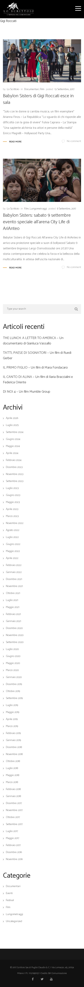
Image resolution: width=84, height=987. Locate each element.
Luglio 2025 (12, 425)
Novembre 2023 (14, 474)
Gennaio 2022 (14, 572)
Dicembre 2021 (14, 579)
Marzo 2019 (12, 726)
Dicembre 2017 (14, 803)
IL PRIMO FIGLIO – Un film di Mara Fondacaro (35, 367)
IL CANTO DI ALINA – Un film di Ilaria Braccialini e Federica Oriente (38, 379)
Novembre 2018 (14, 754)
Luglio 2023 (12, 488)
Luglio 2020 (12, 649)
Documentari (31, 89)
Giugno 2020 (13, 656)
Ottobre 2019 (13, 691)
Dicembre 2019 (14, 684)
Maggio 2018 (12, 775)
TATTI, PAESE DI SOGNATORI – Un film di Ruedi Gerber (37, 355)
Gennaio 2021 (13, 621)
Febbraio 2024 (13, 460)
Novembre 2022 (14, 523)
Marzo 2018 (12, 782)
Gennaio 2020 (14, 677)
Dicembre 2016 (14, 852)
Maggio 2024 (13, 446)
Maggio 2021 (12, 607)
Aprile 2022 (12, 558)
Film (42, 89)
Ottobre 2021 (13, 593)
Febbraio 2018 (13, 789)
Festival (10, 900)
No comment (74, 141)
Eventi (9, 893)
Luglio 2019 (12, 705)
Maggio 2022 (13, 551)
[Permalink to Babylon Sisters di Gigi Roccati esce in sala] (42, 60)
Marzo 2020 (12, 670)
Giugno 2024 (13, 439)
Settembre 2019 (14, 698)
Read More (15, 142)
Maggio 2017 (12, 838)
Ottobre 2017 (13, 817)
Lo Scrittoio (13, 89)
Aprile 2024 (12, 453)
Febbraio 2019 (13, 733)
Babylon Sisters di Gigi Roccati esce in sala (38, 99)
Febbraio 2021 (13, 614)
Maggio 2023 (13, 502)
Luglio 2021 (12, 600)
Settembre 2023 (14, 481)
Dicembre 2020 (14, 628)
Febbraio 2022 (13, 565)
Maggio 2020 (13, 663)
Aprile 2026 (12, 418)
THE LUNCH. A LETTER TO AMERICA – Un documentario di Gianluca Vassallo (33, 340)
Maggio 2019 (12, 712)
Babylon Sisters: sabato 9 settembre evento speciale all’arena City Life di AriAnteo (37, 222)
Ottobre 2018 (13, 761)
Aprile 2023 (12, 509)
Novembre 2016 (14, 859)
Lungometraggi (38, 209)
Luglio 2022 (12, 537)
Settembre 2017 (14, 824)
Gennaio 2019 (13, 740)
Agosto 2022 (12, 530)
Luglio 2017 (12, 831)
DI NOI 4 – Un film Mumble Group (26, 392)
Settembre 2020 (14, 642)
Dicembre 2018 (14, 747)
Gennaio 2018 (13, 796)
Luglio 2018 (12, 768)
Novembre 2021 (14, 586)
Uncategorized (14, 921)
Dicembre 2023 (14, 467)
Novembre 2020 (14, 635)
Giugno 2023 (13, 495)
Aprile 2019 (12, 719)
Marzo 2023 (12, 516)
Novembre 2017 (14, 810)
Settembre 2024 (14, 432)
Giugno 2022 (13, 544)
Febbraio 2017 (13, 845)
